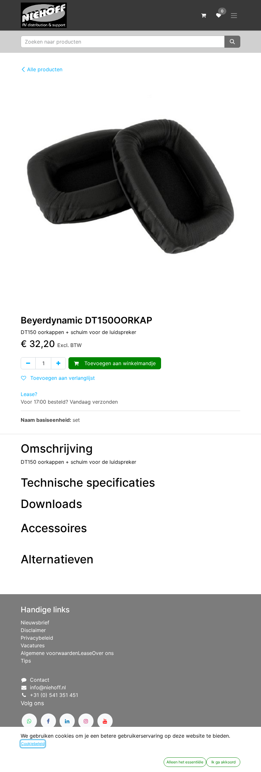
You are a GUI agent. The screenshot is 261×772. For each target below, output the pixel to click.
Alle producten (44, 69)
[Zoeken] (232, 42)
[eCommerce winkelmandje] (203, 15)
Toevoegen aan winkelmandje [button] (118, 363)
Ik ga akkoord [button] (223, 762)
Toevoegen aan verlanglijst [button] (62, 378)
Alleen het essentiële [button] (184, 762)
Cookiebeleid (33, 743)
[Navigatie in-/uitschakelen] (234, 15)
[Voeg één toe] (58, 363)
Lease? (29, 394)
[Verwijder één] (28, 363)
